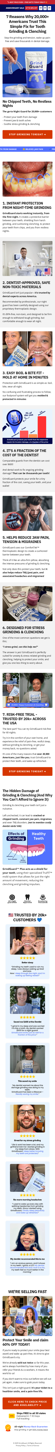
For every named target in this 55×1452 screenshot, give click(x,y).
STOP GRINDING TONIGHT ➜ (27, 134)
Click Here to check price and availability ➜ (27, 1403)
